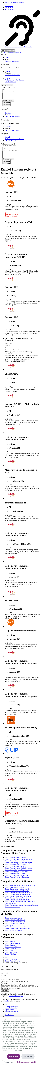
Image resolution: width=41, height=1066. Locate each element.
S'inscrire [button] (4, 54)
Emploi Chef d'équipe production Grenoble (18, 892)
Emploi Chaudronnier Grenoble (15, 887)
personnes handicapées (16, 996)
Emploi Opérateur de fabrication (15, 920)
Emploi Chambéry (10, 945)
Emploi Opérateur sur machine (14, 923)
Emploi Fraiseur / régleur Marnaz (15, 866)
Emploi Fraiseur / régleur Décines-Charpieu (18, 863)
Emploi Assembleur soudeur (13, 918)
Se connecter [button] (5, 64)
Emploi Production (11, 959)
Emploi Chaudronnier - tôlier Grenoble (17, 891)
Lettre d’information (11, 1008)
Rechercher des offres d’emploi (14, 80)
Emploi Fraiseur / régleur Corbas (15, 861)
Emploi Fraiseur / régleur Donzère (15, 864)
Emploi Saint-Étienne (11, 952)
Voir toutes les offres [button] (7, 846)
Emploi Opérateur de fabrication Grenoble (18, 894)
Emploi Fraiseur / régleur (12, 961)
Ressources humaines (11, 1011)
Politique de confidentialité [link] (26, 1062)
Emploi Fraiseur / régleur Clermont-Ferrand (18, 859)
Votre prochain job (7, 85)
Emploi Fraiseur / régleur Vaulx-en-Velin (17, 875)
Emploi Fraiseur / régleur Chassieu (15, 857)
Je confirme (20, 361)
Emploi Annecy (10, 941)
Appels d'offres (9, 1015)
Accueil (7, 78)
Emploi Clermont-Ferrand (13, 947)
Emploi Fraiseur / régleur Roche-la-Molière (18, 868)
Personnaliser (8, 1062)
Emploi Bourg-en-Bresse (12, 943)
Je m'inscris (5, 990)
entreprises (6, 1001)
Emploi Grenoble (10, 948)
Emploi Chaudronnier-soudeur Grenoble (17, 889)
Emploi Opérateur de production (15, 921)
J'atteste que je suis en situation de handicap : (19, 352)
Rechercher (6, 104)
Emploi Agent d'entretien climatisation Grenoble (20, 885)
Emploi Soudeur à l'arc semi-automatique (18, 927)
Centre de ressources (11, 1006)
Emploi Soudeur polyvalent (13, 930)
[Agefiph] (11, 52)
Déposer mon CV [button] (10, 82)
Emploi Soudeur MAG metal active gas (17, 929)
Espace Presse (9, 1010)
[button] (7, 57)
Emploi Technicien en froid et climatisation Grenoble (21, 905)
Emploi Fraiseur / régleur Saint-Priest (16, 871)
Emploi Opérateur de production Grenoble (18, 896)
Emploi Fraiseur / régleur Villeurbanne (17, 877)
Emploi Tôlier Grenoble (12, 907)
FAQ (6, 1004)
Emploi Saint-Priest (11, 954)
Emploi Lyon (9, 950)
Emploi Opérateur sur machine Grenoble (17, 900)
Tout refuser (28, 1056)
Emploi (7, 957)
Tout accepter (14, 1056)
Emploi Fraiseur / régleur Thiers (15, 873)
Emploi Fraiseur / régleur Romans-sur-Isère (18, 870)
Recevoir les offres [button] (11, 361)
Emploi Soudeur (10, 925)
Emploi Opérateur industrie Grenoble (16, 898)
